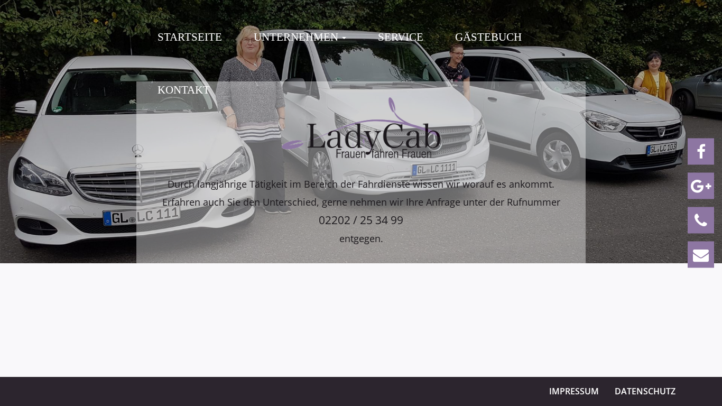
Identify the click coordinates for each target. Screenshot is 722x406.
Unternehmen (297, 37)
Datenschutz (645, 391)
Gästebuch (488, 37)
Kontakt (184, 90)
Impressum (574, 391)
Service (400, 37)
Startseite (190, 37)
